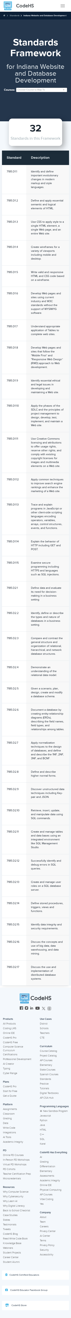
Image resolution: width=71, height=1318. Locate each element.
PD (4, 1150)
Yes (42, 1203)
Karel (43, 1143)
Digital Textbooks (49, 1093)
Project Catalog (48, 1055)
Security (44, 1249)
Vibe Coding (46, 1199)
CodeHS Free (10, 1042)
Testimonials (9, 1224)
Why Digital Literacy (14, 1205)
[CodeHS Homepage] (20, 6)
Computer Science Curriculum (13, 1048)
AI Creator (8, 1063)
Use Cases (46, 1019)
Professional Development (17, 1059)
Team (43, 1221)
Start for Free (10, 1091)
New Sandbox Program (55, 1111)
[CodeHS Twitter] (44, 1008)
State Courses (47, 1069)
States (6, 1219)
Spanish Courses (49, 1074)
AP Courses (46, 1060)
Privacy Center (48, 1231)
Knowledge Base (12, 1243)
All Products (9, 1023)
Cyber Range (10, 1073)
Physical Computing (50, 1189)
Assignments (10, 1109)
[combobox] (41, 90)
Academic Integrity (13, 1141)
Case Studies (10, 1215)
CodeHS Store (19, 1305)
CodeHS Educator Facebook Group (29, 1290)
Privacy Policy (47, 1245)
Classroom (9, 1113)
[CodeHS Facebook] (21, 1008)
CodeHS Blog (10, 1234)
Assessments (47, 1175)
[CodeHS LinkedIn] (31, 1008)
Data (5, 1123)
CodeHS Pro (9, 1037)
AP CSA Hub (46, 1097)
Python (43, 1120)
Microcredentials (12, 1178)
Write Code (9, 1127)
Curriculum (46, 1046)
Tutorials (44, 1088)
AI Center (45, 1235)
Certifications (10, 1054)
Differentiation (47, 1166)
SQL (42, 1139)
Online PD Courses (13, 1155)
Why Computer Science (15, 1191)
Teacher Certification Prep (17, 1173)
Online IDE (9, 1033)
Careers (44, 1226)
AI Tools (7, 1137)
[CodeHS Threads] (49, 1008)
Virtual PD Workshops (14, 1164)
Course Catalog (48, 1051)
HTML (43, 1129)
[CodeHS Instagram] (26, 1008)
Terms (43, 1240)
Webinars (8, 1248)
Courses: (9, 89)
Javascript (45, 1115)
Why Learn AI (10, 1201)
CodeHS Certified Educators (24, 1275)
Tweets (7, 1229)
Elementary (46, 1065)
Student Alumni (11, 1262)
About (43, 1217)
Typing (6, 1068)
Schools (44, 1028)
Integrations (9, 1132)
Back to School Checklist (16, 1210)
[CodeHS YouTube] (37, 1008)
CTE (42, 1037)
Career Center (11, 1257)
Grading (7, 1118)
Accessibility (46, 1254)
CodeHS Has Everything (53, 1152)
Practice (44, 1083)
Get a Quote (9, 1095)
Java (42, 1125)
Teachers (45, 1033)
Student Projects (12, 1252)
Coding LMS (9, 1028)
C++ (42, 1134)
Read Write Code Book (15, 1238)
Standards (15, 15)
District (44, 1023)
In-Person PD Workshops (16, 1159)
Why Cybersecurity (13, 1196)
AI (41, 1157)
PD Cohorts (9, 1169)
